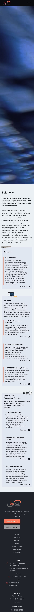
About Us (17, 537)
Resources (17, 549)
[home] (7, 3)
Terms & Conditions (17, 599)
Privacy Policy (17, 596)
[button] (29, 3)
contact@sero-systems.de (14, 584)
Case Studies (17, 546)
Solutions (17, 540)
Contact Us (17, 552)
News (17, 543)
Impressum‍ (17, 602)
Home (17, 534)
